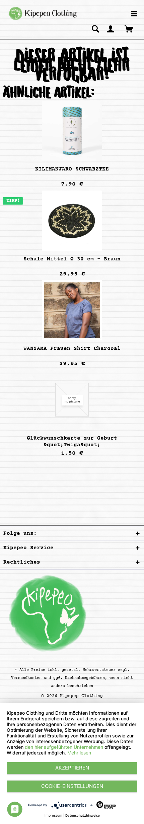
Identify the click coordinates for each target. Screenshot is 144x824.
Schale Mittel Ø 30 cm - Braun (72, 259)
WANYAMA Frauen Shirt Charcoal (72, 349)
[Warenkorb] (130, 28)
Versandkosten (26, 678)
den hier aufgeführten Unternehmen (64, 747)
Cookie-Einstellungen (72, 786)
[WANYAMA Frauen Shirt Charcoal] (72, 310)
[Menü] (134, 14)
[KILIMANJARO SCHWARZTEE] (72, 131)
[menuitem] (134, 14)
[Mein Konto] (111, 28)
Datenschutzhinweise (82, 815)
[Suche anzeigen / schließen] (95, 29)
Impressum (53, 815)
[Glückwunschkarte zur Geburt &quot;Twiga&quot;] (72, 400)
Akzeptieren (72, 767)
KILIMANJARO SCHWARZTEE (72, 169)
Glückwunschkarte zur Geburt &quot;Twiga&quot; (72, 441)
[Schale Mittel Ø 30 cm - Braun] (72, 221)
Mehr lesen (79, 752)
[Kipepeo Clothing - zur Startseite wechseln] (42, 13)
